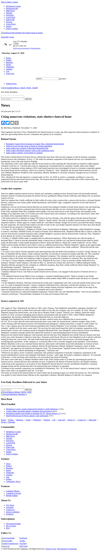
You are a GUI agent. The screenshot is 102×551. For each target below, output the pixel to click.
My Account (11, 526)
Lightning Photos (13, 491)
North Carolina (12, 29)
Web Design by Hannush (67, 549)
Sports (8, 65)
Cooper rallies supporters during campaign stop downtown (29, 411)
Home (8, 58)
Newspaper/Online (13, 524)
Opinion (9, 69)
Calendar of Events (13, 493)
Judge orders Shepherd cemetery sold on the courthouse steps (30, 150)
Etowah (9, 22)
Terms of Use (50, 549)
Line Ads (61, 420)
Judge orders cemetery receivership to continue (24, 153)
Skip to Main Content (9, 2)
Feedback (10, 514)
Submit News (11, 84)
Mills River (10, 11)
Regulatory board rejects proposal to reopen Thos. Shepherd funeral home (35, 144)
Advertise (10, 507)
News (8, 464)
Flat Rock (10, 15)
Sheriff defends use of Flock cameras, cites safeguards (27, 416)
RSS (8, 528)
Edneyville (10, 20)
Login (11, 37)
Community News (13, 481)
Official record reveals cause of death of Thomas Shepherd (29, 146)
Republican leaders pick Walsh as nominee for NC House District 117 (33, 413)
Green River (11, 24)
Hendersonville (12, 8)
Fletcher (9, 13)
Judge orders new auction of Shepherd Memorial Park (27, 148)
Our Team (10, 505)
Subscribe (5, 37)
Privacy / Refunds (8, 422)
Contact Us (81, 420)
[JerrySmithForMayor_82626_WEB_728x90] (19, 88)
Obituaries (10, 67)
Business (9, 62)
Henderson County (13, 6)
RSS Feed (23, 546)
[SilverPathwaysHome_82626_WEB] (16, 392)
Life (7, 71)
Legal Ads (10, 74)
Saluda (8, 26)
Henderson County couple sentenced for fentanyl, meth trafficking (32, 409)
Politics (9, 60)
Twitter (22, 541)
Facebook (23, 538)
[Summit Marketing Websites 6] (14, 394)
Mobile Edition (12, 495)
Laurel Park (10, 17)
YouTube (23, 543)
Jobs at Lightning (13, 512)
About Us (71, 420)
